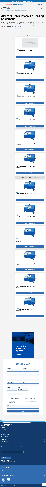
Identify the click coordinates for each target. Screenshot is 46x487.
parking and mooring (16, 26)
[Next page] (32, 321)
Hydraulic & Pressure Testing (30, 398)
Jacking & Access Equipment (14, 398)
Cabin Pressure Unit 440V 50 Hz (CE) (25, 73)
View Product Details (30, 56)
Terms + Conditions (15, 485)
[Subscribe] (30, 452)
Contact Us (35, 177)
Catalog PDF (6, 457)
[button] (1, 8)
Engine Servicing (12, 401)
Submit (23, 411)
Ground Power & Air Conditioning (31, 401)
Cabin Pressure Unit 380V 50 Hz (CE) (25, 263)
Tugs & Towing (11, 399)
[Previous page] (27, 321)
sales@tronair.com (5, 432)
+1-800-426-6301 (4, 427)
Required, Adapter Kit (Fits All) (24, 50)
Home (2, 10)
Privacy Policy (9, 485)
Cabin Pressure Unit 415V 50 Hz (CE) (25, 166)
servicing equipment (34, 25)
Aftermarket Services (12, 402)
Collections (7, 10)
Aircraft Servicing (28, 399)
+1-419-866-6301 (4, 429)
